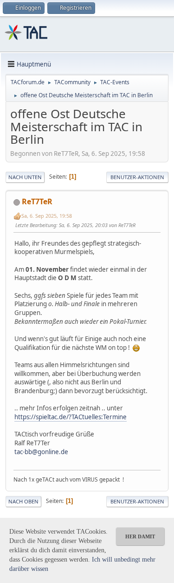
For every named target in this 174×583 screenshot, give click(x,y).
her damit (140, 536)
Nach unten (25, 177)
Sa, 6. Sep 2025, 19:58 (46, 215)
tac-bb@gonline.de (41, 452)
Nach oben (23, 501)
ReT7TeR (37, 201)
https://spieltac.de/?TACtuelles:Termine (70, 417)
